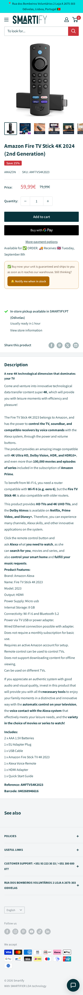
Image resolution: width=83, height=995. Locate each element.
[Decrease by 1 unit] (25, 201)
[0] (75, 19)
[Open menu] (6, 19)
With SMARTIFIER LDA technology (25, 986)
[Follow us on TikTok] (40, 932)
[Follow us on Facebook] (7, 932)
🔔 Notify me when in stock (28, 281)
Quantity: (11, 201)
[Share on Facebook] (51, 345)
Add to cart (41, 216)
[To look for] (73, 31)
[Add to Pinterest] (60, 345)
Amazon (10, 172)
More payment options (42, 242)
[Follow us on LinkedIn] (48, 932)
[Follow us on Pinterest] (23, 932)
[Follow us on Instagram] (15, 932)
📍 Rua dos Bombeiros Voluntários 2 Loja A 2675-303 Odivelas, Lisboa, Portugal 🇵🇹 (41, 6)
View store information (26, 330)
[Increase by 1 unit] (47, 201)
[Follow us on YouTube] (31, 932)
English (11, 910)
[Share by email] (76, 345)
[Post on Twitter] (68, 345)
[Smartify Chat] (73, 985)
